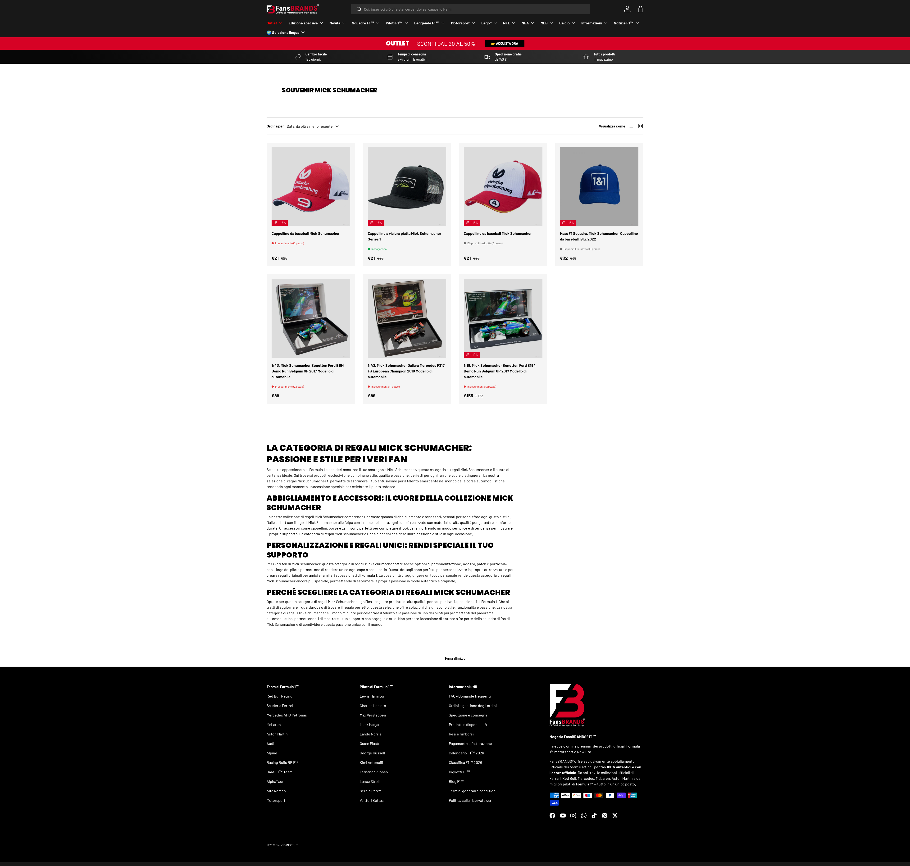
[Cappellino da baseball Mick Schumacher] (311, 186)
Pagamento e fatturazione (470, 743)
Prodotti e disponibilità (468, 724)
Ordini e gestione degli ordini (473, 705)
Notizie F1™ (624, 23)
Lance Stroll (370, 781)
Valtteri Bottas (372, 800)
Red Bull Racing (279, 696)
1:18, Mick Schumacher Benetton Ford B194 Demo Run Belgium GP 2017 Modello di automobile (500, 371)
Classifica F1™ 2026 (465, 762)
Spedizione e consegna (468, 715)
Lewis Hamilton (372, 696)
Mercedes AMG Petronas (287, 715)
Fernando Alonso (374, 772)
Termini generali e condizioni (472, 791)
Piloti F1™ (394, 23)
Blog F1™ (456, 781)
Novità (334, 23)
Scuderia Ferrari (280, 705)
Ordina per (275, 126)
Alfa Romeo (276, 791)
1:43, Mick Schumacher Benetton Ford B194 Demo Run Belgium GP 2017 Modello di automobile (308, 371)
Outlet (272, 23)
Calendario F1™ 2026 (466, 753)
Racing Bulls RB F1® (282, 762)
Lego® (486, 23)
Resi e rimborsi (461, 734)
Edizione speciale (303, 23)
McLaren (274, 724)
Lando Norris (370, 734)
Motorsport (460, 23)
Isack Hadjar (370, 724)
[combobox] (470, 9)
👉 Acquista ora (504, 43)
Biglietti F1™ (459, 772)
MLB (544, 23)
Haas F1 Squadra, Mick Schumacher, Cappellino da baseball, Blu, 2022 (599, 236)
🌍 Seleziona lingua (283, 32)
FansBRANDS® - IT (287, 845)
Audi (270, 743)
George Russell (372, 753)
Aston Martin (277, 734)
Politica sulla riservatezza (470, 800)
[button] (640, 9)
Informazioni (591, 23)
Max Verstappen (373, 715)
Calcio (564, 23)
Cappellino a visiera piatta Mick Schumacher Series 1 (404, 236)
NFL (506, 23)
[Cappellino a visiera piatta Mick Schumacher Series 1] (407, 186)
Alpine (272, 753)
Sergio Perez (370, 791)
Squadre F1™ (363, 23)
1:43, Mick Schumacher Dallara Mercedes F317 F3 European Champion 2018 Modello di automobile (406, 371)
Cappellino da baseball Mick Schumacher (306, 233)
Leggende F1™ (426, 23)
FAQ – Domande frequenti (470, 696)
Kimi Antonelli (371, 762)
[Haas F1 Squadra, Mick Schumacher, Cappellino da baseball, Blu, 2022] (599, 186)
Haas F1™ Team (279, 772)
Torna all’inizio (455, 658)
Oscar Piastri (370, 743)
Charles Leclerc (373, 705)
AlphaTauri (276, 781)
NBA (525, 23)
